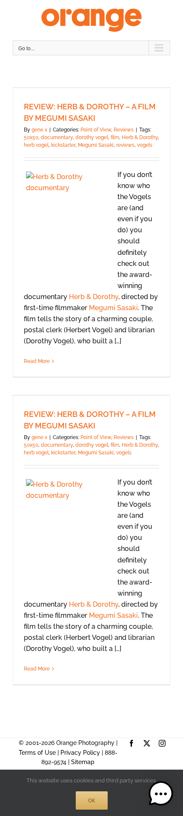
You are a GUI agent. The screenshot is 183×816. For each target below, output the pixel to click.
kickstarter (63, 145)
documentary (57, 137)
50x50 (31, 137)
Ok (91, 800)
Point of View (95, 130)
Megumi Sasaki (96, 145)
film (115, 137)
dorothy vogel (91, 137)
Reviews (124, 130)
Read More (37, 361)
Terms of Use (37, 752)
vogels (144, 145)
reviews (125, 145)
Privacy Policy (80, 752)
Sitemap (82, 762)
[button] (160, 793)
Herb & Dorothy (140, 137)
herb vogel (36, 145)
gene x (39, 130)
